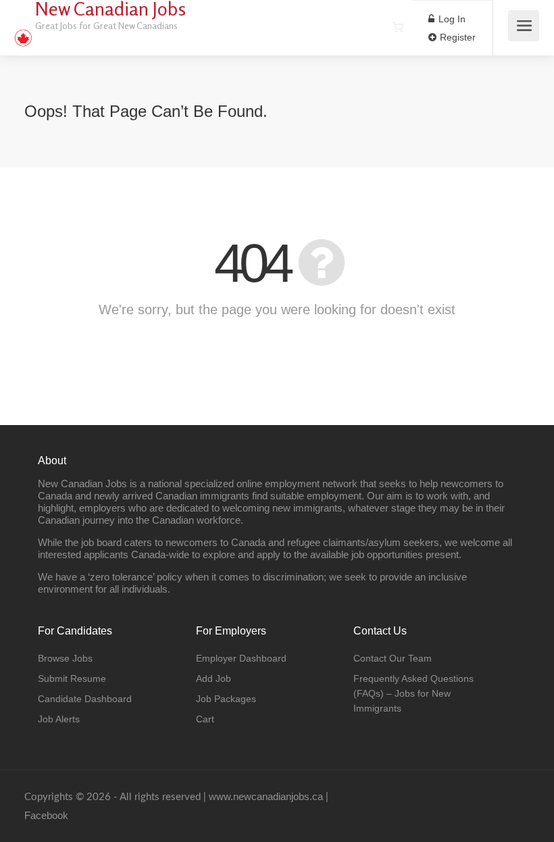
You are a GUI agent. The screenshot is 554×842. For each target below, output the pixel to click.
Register (456, 37)
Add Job (213, 678)
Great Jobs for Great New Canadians (106, 25)
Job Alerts (59, 719)
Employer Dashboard (241, 658)
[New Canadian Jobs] (23, 30)
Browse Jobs (65, 658)
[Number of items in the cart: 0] (397, 27)
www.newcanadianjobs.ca (266, 796)
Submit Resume (72, 678)
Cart (205, 719)
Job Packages (226, 698)
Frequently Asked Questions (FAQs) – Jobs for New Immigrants (413, 693)
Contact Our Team (392, 658)
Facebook (46, 815)
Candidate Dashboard (85, 698)
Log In (450, 19)
